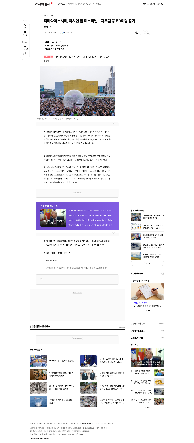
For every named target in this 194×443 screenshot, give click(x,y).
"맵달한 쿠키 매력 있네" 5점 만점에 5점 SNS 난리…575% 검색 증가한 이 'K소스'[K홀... (91, 210)
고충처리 (103, 423)
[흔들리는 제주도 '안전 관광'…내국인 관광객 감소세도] (136, 259)
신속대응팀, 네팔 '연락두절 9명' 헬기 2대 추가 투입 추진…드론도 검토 (112, 388)
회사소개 (32, 423)
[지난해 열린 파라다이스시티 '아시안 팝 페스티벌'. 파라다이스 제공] (77, 91)
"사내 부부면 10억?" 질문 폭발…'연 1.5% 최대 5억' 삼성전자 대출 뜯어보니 (142, 393)
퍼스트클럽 (57, 423)
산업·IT (46, 15)
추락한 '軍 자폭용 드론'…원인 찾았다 (60, 401)
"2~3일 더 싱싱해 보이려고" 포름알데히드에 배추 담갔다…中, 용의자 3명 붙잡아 (91, 220)
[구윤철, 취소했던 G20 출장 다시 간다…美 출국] (88, 379)
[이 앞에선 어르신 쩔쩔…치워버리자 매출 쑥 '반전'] (38, 379)
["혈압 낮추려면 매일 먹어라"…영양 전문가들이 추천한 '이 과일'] (159, 385)
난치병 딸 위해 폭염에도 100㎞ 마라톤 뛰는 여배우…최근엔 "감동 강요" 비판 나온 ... (91, 225)
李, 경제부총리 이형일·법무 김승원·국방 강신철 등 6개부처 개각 (112, 361)
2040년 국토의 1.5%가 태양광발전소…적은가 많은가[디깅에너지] (153, 226)
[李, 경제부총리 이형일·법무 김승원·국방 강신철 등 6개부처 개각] (88, 366)
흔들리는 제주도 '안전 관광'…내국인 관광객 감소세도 (153, 256)
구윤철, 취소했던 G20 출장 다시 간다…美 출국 (112, 374)
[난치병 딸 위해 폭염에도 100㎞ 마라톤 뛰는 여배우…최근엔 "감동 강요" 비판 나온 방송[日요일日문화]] (159, 375)
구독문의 (65, 423)
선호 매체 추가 (68, 33)
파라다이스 (48, 57)
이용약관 (96, 423)
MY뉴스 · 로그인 (149, 4)
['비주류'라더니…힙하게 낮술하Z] (38, 366)
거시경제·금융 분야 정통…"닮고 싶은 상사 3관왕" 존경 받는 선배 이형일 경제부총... (91, 215)
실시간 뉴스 (61, 4)
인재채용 (49, 423)
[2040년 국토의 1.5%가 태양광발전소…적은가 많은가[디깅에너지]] (136, 230)
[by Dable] (121, 327)
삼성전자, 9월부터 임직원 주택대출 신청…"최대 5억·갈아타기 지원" (153, 246)
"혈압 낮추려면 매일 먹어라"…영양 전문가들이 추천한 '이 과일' (143, 383)
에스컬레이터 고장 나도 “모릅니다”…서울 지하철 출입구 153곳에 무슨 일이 (61, 388)
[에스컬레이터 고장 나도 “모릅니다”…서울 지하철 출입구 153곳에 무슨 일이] (38, 393)
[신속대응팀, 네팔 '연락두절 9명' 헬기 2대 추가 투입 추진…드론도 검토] (88, 393)
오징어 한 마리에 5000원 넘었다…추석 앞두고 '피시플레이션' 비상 (112, 401)
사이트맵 (110, 423)
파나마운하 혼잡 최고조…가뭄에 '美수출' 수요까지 (153, 236)
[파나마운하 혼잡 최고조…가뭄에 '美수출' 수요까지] (136, 240)
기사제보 (72, 423)
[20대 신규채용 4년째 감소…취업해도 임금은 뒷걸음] (136, 220)
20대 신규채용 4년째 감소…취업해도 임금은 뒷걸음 (153, 217)
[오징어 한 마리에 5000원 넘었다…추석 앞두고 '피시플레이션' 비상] (88, 406)
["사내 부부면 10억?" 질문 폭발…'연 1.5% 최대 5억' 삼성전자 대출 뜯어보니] (159, 395)
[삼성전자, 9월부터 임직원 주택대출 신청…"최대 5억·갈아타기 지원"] (136, 249)
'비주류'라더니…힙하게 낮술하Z (61, 360)
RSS (78, 423)
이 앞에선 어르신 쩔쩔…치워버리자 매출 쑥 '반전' (61, 374)
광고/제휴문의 (41, 423)
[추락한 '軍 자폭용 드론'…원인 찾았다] (38, 406)
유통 (52, 15)
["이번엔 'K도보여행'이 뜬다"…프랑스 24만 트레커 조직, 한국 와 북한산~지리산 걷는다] (159, 404)
